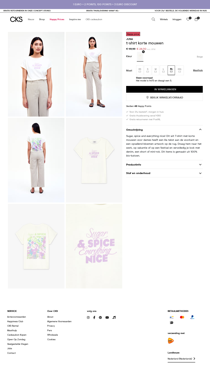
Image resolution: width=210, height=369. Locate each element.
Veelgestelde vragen (17, 344)
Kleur (129, 56)
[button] (31, 19)
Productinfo (133, 164)
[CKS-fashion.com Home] (16, 19)
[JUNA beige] (140, 57)
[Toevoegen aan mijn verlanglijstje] (198, 34)
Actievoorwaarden (16, 316)
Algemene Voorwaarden (59, 321)
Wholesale (52, 334)
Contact (11, 353)
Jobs (9, 348)
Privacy (51, 325)
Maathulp (12, 330)
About (50, 316)
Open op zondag (16, 339)
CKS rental (13, 325)
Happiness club (15, 321)
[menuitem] (31, 19)
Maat (129, 70)
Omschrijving (134, 130)
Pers (49, 330)
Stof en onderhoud (138, 173)
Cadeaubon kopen (16, 334)
